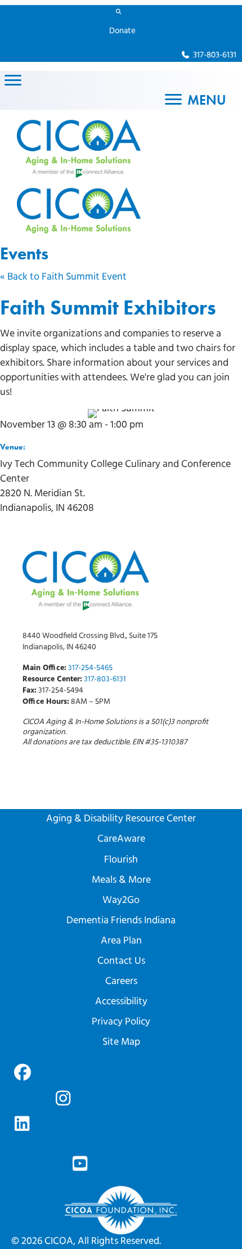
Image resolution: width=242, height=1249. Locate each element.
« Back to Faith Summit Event (63, 277)
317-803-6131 (105, 679)
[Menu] (13, 80)
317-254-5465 (90, 668)
